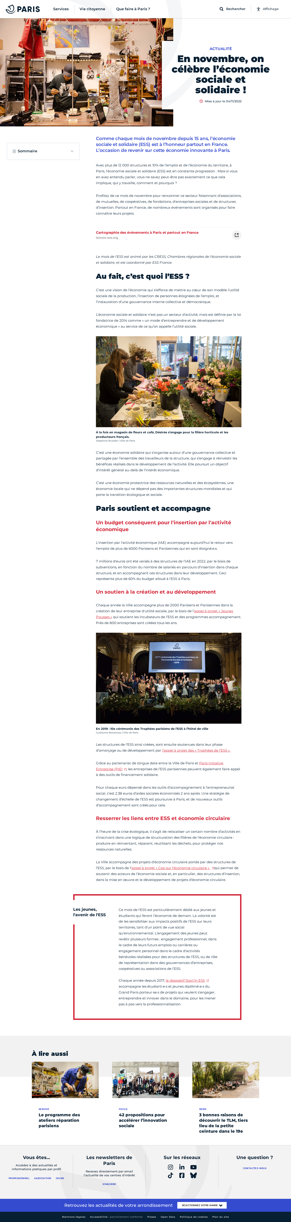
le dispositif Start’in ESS (185, 980)
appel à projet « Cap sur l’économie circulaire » (170, 868)
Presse (151, 1216)
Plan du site (220, 1216)
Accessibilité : (116, 1216)
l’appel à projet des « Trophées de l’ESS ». (196, 750)
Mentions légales (73, 1216)
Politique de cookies (194, 1216)
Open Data (168, 1216)
